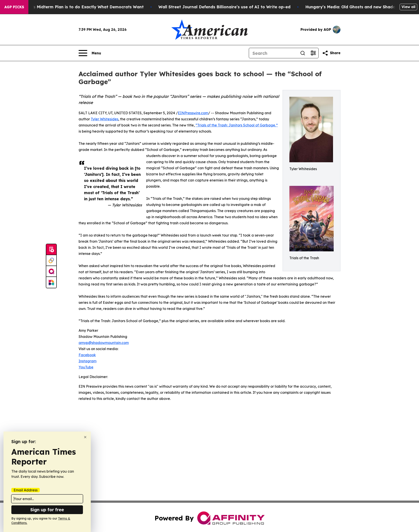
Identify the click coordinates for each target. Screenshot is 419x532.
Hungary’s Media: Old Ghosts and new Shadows (353, 6)
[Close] (85, 437)
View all (408, 7)
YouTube (86, 367)
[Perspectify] (51, 260)
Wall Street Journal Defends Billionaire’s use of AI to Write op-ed (224, 6)
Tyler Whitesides (104, 119)
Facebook (87, 355)
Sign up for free (47, 509)
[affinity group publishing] (51, 271)
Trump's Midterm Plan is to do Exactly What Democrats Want (82, 6)
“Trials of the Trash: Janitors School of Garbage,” (237, 125)
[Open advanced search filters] (313, 53)
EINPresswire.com (193, 113)
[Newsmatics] (51, 282)
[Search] (302, 53)
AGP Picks (14, 7)
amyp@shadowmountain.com (104, 342)
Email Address (26, 490)
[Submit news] (51, 249)
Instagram (87, 361)
